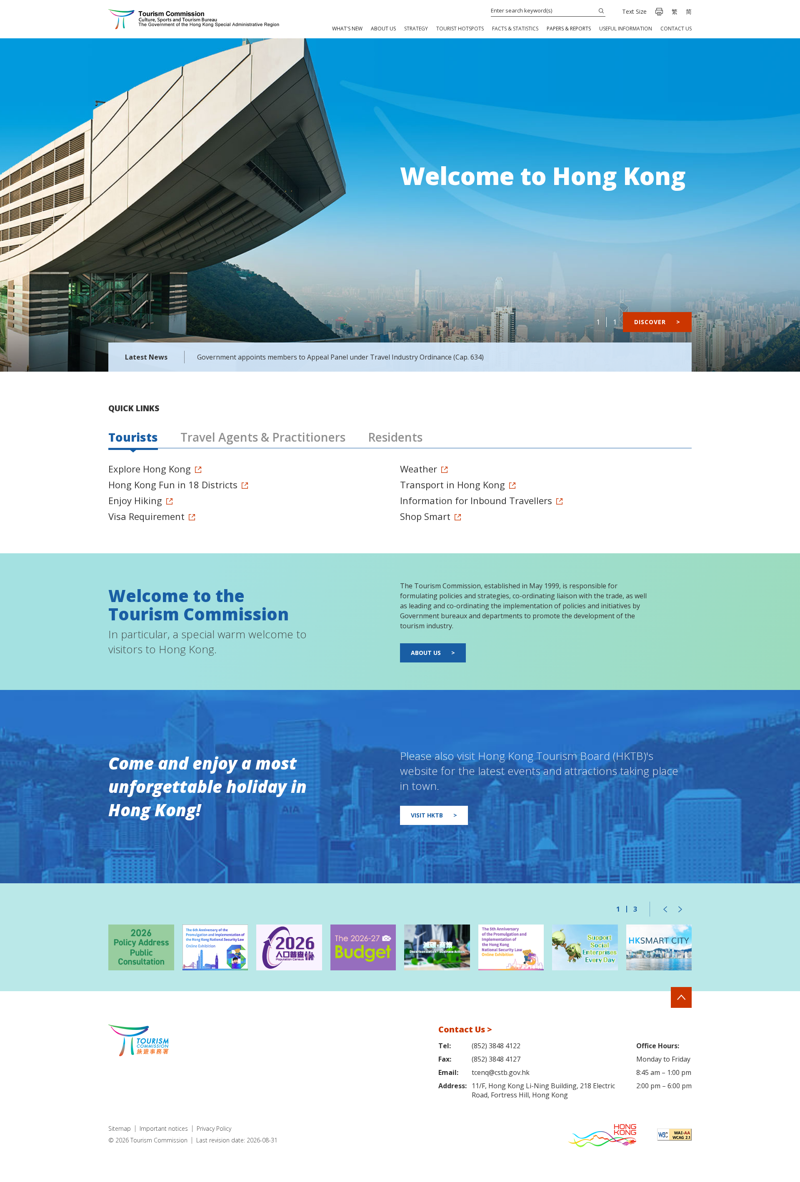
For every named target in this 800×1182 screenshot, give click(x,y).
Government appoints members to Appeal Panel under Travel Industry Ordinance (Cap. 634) (340, 357)
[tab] (133, 438)
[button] (347, 28)
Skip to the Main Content (41, 0)
